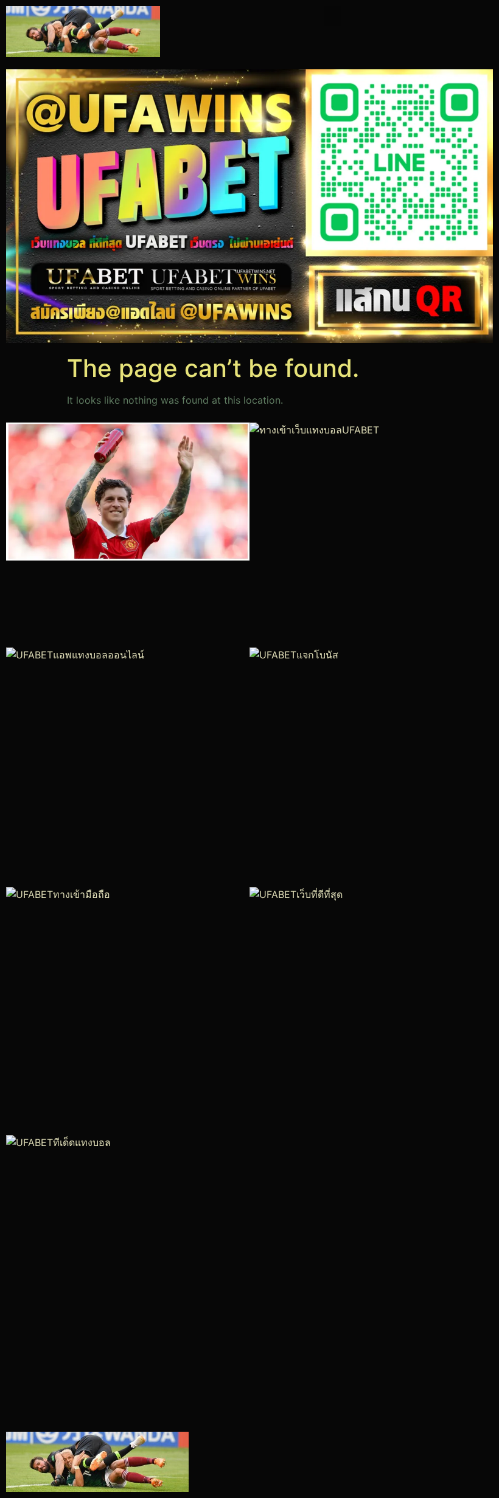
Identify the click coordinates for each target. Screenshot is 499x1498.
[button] (332, 16)
